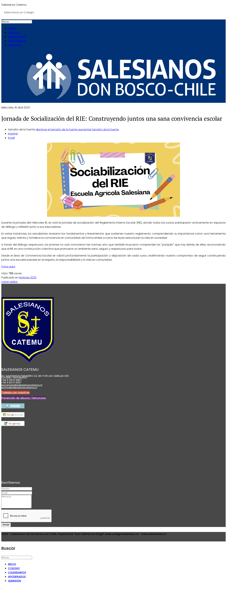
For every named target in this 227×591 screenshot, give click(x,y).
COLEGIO (14, 32)
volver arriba (9, 282)
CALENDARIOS (17, 37)
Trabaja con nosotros (15, 392)
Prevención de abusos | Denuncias (23, 398)
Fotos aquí (8, 266)
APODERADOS (17, 41)
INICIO (12, 28)
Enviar (6, 524)
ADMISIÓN (14, 45)
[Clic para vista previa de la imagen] (113, 180)
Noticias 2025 (27, 277)
